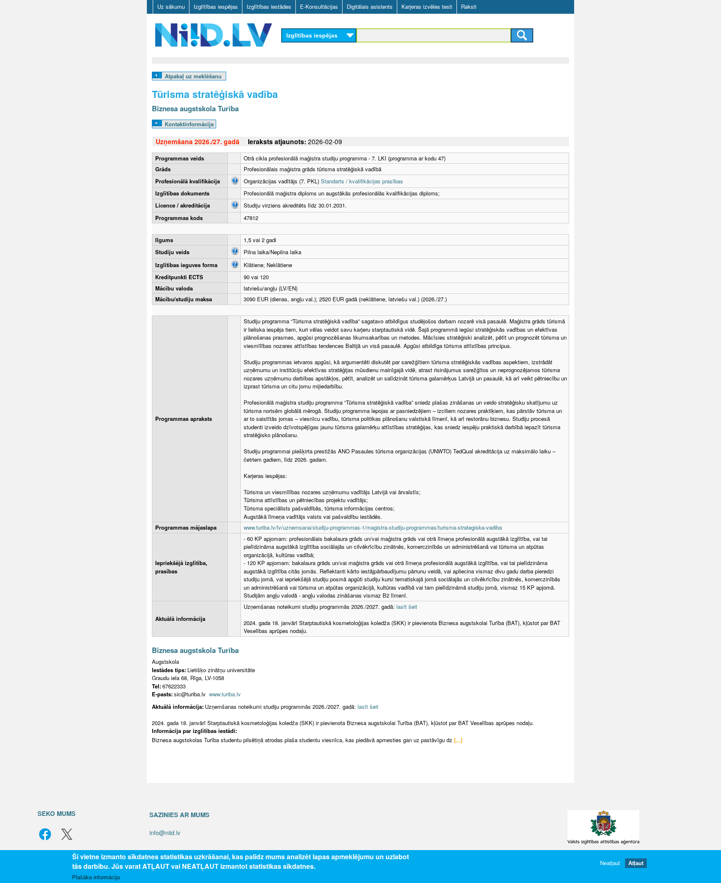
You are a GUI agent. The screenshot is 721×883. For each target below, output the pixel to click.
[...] (458, 740)
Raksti (468, 6)
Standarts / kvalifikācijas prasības (362, 181)
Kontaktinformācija (189, 124)
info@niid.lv (164, 832)
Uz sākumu (171, 6)
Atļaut (635, 863)
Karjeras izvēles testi (426, 6)
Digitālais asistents (370, 6)
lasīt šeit (406, 606)
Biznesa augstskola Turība (195, 108)
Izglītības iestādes (269, 6)
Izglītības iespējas (216, 6)
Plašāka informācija (96, 877)
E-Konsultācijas (319, 6)
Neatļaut (610, 863)
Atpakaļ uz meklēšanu (193, 76)
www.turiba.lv (225, 694)
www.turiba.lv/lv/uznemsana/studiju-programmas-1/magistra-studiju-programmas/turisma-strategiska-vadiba (373, 527)
